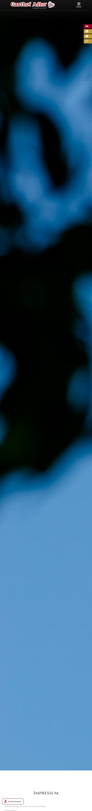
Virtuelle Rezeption (14, 801)
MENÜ (78, 7)
